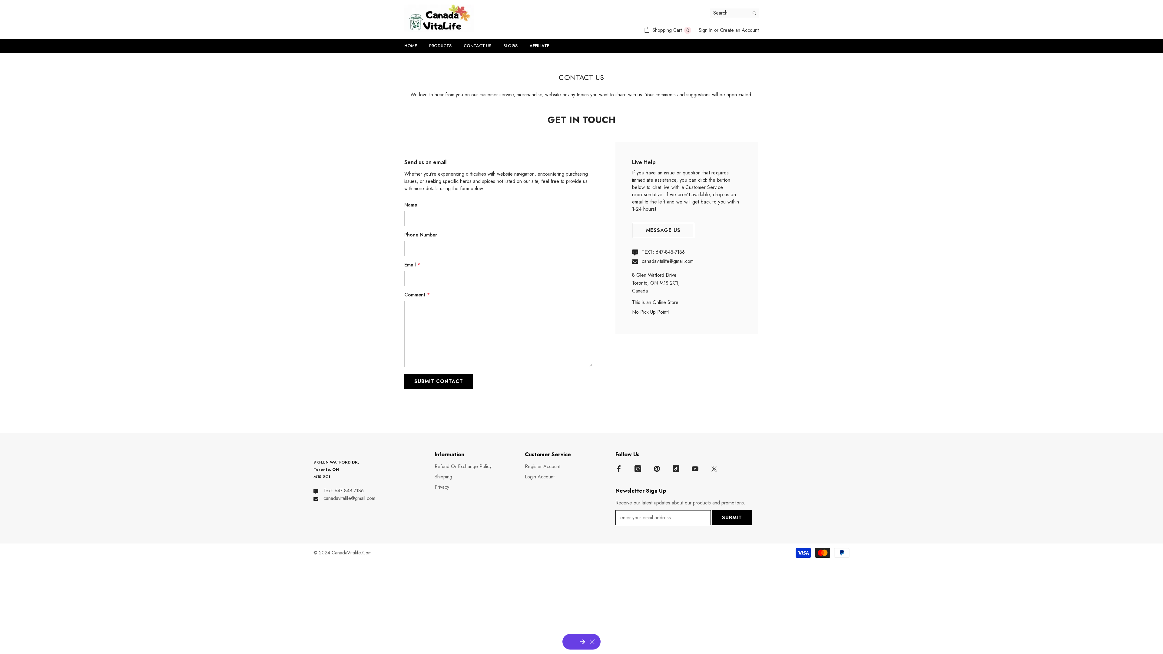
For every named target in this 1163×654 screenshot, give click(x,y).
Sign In (706, 30)
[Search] (734, 13)
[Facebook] (618, 468)
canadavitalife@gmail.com (668, 261)
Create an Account (739, 30)
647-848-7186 (670, 252)
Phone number (420, 234)
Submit (732, 517)
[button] (438, 381)
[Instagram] (638, 468)
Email (412, 264)
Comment (417, 294)
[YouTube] (695, 468)
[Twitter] (714, 468)
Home (566, 56)
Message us (663, 230)
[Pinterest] (657, 468)
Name (410, 204)
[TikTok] (676, 468)
